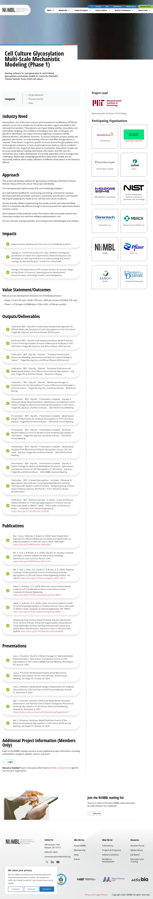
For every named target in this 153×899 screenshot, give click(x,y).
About (49, 10)
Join (107, 6)
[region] (31, 880)
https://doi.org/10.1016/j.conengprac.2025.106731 (43, 578)
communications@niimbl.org (57, 856)
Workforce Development (123, 10)
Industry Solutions (101, 10)
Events (77, 859)
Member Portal (145, 6)
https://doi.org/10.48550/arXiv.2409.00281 (32, 544)
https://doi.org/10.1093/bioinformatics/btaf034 (42, 631)
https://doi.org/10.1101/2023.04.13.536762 (30, 511)
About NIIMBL (80, 845)
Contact (98, 6)
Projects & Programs (81, 10)
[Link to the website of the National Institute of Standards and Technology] (87, 879)
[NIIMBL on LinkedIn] (52, 862)
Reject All (31, 889)
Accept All (47, 889)
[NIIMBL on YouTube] (58, 862)
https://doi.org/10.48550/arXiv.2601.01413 (32, 561)
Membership (63, 10)
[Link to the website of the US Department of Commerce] (60, 879)
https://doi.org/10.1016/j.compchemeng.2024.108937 (37, 611)
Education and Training (137, 860)
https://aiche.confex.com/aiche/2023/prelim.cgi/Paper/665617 (41, 712)
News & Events (143, 10)
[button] (92, 6)
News (76, 854)
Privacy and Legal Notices (96, 894)
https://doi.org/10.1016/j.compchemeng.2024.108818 (37, 595)
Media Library (131, 6)
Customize (15, 889)
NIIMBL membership (59, 768)
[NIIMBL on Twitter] (47, 862)
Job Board (135, 854)
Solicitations (117, 6)
